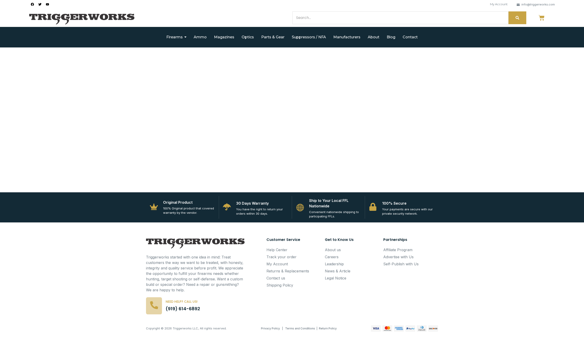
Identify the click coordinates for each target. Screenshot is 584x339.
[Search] (517, 17)
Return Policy (328, 328)
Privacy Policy (270, 328)
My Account (499, 4)
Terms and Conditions (300, 328)
